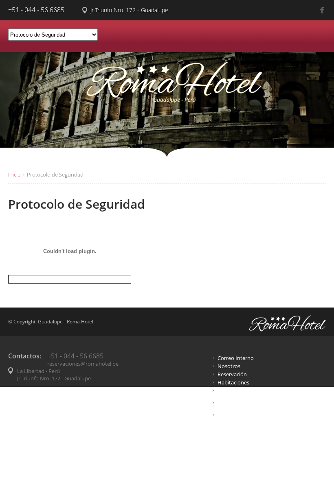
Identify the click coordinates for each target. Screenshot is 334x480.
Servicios (228, 390)
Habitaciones (233, 382)
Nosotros (229, 366)
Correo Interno (236, 358)
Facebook (323, 10)
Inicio (14, 174)
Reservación (232, 374)
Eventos (227, 415)
